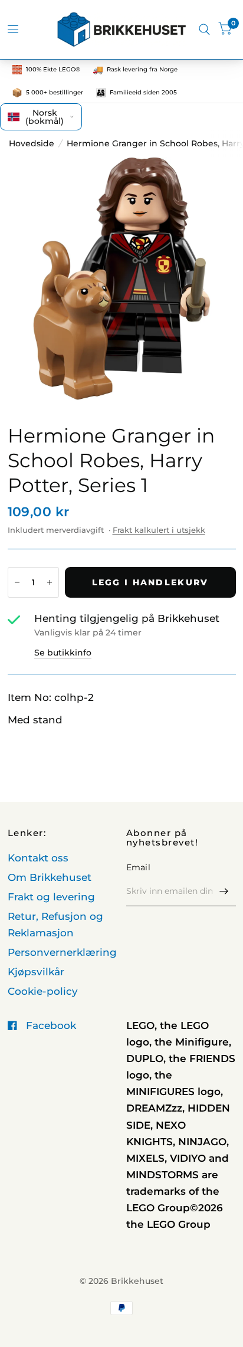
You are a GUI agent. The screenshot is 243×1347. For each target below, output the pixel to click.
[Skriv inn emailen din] (224, 891)
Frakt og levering (51, 897)
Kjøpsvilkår (36, 972)
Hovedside (31, 143)
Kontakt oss (38, 858)
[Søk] (204, 29)
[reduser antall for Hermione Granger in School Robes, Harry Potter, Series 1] (17, 582)
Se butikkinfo (62, 652)
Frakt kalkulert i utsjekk (159, 530)
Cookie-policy (43, 991)
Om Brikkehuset (49, 877)
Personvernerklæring (62, 952)
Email (138, 867)
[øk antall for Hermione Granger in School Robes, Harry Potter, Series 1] (49, 582)
